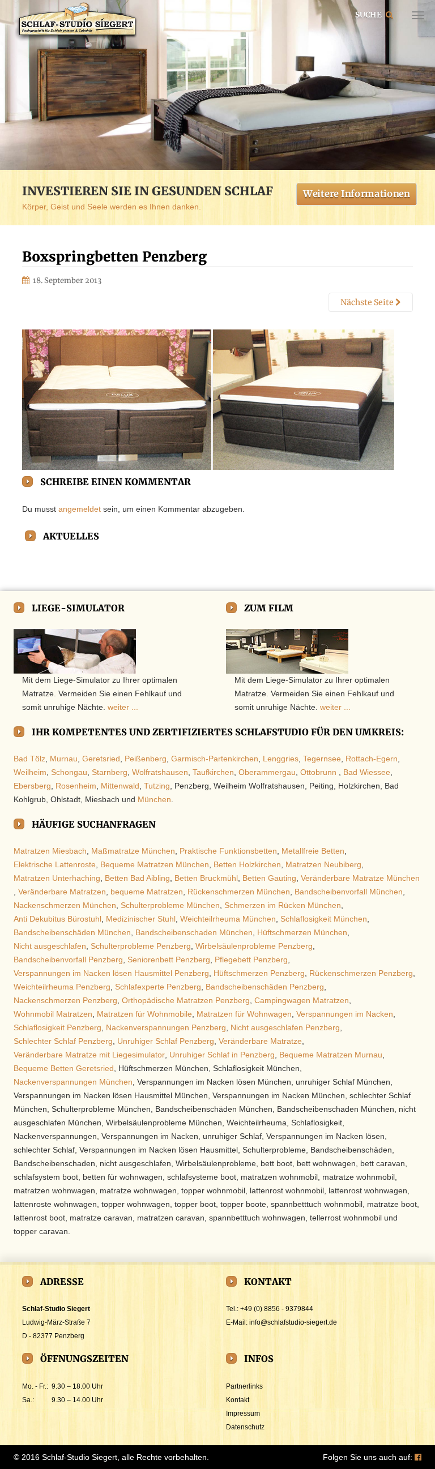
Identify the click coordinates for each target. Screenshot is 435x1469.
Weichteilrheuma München (228, 918)
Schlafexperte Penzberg (158, 986)
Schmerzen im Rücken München (282, 905)
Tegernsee (322, 758)
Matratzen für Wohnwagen (244, 1013)
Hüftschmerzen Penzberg (259, 973)
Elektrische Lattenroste (55, 864)
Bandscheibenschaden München (194, 932)
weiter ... (123, 707)
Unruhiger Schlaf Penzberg (165, 1041)
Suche (369, 14)
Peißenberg (146, 758)
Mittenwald (120, 785)
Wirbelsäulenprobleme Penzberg (254, 945)
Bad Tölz (29, 758)
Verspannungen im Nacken (344, 1013)
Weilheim (30, 772)
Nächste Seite (367, 302)
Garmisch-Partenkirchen (214, 758)
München (154, 799)
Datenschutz (245, 1427)
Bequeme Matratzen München (154, 864)
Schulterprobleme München (170, 905)
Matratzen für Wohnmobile (144, 1013)
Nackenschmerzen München (65, 905)
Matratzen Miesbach (50, 850)
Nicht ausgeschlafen (50, 945)
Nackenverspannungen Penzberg (166, 1027)
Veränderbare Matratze (260, 1041)
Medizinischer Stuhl (141, 918)
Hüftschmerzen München (302, 932)
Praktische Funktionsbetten (228, 850)
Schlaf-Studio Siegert (79, 1457)
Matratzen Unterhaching (57, 878)
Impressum (243, 1413)
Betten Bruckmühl (206, 878)
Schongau (69, 772)
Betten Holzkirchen (247, 864)
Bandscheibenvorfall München (349, 891)
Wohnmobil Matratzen (53, 1013)
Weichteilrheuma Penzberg (62, 986)
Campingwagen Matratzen (301, 1000)
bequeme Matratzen (146, 891)
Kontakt (237, 1400)
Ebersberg (32, 785)
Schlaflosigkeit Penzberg (57, 1027)
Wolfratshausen (160, 772)
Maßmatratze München (133, 850)
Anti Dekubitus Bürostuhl (57, 918)
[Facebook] (418, 1457)
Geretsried (101, 758)
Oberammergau (267, 772)
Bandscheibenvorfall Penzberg (68, 959)
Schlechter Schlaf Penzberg (63, 1041)
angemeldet (79, 508)
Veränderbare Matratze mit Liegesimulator (89, 1054)
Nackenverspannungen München (73, 1081)
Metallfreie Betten (313, 850)
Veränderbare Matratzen (62, 891)
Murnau (64, 758)
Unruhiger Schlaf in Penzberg (222, 1054)
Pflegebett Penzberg (251, 959)
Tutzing (157, 785)
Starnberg (109, 772)
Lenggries (280, 758)
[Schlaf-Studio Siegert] (76, 22)
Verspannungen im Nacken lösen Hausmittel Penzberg (111, 973)
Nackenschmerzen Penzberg (65, 1000)
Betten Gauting (269, 878)
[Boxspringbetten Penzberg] (208, 399)
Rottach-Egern (372, 758)
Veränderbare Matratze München (360, 878)
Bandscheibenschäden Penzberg (265, 986)
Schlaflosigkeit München (323, 918)
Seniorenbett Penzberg (168, 959)
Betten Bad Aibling (137, 878)
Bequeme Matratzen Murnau (330, 1054)
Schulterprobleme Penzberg (141, 945)
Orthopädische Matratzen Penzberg (186, 1000)
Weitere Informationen (356, 193)
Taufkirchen (213, 772)
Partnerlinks (244, 1386)
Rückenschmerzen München (238, 891)
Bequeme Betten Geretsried (64, 1068)
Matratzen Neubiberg (323, 864)
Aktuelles (71, 536)
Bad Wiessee (366, 772)
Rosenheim (76, 785)
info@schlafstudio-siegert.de (293, 1322)
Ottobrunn (318, 772)
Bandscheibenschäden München (72, 932)
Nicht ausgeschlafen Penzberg (285, 1027)
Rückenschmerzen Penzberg (361, 973)
